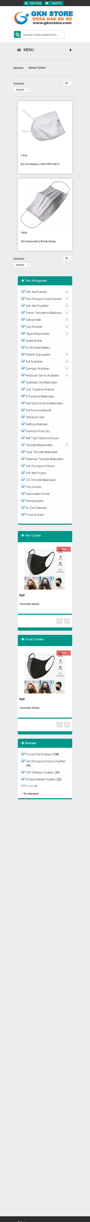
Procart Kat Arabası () (42, 754)
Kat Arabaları (34, 361)
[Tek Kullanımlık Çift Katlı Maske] (45, 204)
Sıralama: (19, 83)
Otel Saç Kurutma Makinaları (44, 403)
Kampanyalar (35, 501)
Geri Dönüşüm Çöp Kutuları (44, 299)
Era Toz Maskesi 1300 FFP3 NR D (40, 164)
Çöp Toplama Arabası (40, 389)
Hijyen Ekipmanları (38, 333)
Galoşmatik (33, 319)
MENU (28, 49)
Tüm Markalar (31, 793)
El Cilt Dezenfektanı (38, 347)
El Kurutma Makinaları (40, 396)
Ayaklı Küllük (34, 340)
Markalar (19, 67)
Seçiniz (20, 89)
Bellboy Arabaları (37, 424)
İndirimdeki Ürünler (38, 494)
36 (66, 83)
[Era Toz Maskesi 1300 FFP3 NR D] (45, 127)
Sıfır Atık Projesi (36, 473)
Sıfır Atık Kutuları (36, 292)
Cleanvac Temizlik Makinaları (44, 459)
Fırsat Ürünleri (35, 514)
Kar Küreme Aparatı (38, 410)
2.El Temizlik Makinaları (41, 480)
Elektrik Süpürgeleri (38, 354)
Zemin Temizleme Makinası (44, 312)
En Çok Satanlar (36, 507)
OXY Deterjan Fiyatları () (43, 772)
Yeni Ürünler (33, 487)
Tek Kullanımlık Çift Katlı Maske (38, 241)
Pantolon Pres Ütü (38, 431)
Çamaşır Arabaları (38, 368)
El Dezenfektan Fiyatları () (44, 779)
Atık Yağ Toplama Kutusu (42, 438)
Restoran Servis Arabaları (42, 375)
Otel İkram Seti (35, 417)
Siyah (22, 595)
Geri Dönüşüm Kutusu (40, 466)
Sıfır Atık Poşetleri (37, 306)
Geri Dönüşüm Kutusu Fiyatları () (46, 763)
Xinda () (32, 786)
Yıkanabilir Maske (29, 604)
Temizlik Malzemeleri (39, 445)
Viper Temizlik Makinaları (42, 452)
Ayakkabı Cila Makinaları (41, 382)
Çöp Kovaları (34, 326)
